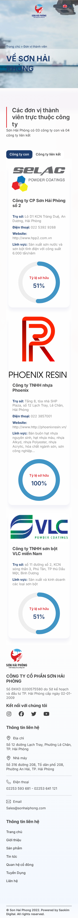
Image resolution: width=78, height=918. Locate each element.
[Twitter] (33, 714)
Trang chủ (13, 46)
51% (39, 286)
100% (39, 483)
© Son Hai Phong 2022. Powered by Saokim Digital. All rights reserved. (37, 911)
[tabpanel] (39, 402)
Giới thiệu (13, 840)
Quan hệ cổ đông (19, 865)
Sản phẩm (14, 848)
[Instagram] (8, 714)
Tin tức (11, 857)
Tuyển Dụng (16, 873)
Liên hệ (12, 881)
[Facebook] (21, 714)
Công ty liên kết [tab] (48, 154)
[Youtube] (46, 714)
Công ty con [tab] (19, 154)
